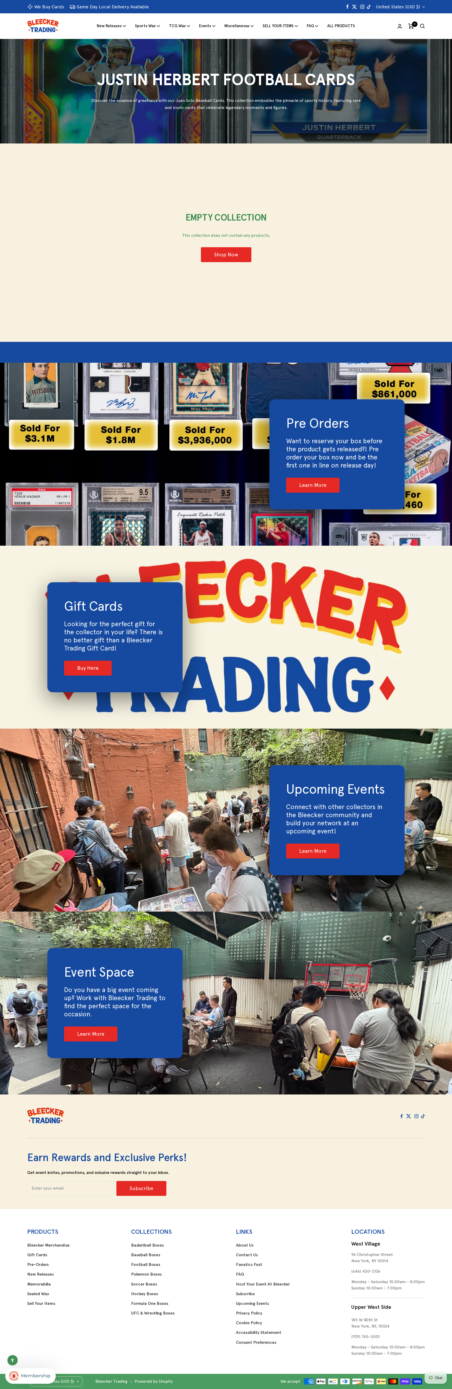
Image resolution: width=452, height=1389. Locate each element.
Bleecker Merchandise (48, 1245)
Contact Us (247, 1255)
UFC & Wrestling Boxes (152, 1313)
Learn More (312, 485)
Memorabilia (39, 1284)
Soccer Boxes (144, 1284)
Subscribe (245, 1294)
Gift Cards (37, 1255)
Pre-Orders (38, 1264)
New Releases (109, 26)
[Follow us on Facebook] (347, 7)
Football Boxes (145, 1264)
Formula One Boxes (149, 1303)
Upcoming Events (252, 1303)
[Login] (399, 26)
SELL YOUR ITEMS (278, 26)
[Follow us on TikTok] (369, 7)
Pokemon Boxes (146, 1274)
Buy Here (88, 668)
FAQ (310, 26)
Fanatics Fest (249, 1264)
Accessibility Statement (258, 1332)
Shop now (226, 254)
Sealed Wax (38, 1294)
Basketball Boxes (147, 1245)
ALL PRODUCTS (341, 26)
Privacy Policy (249, 1313)
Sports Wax (145, 26)
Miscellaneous (236, 26)
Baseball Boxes (145, 1255)
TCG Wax (177, 26)
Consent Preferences (256, 1342)
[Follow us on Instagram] (362, 7)
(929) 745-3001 (365, 1336)
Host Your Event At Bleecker (263, 1284)
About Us (244, 1245)
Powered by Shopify (154, 1381)
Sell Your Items (41, 1303)
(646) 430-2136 (365, 1271)
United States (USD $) (398, 6)
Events (205, 26)
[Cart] (411, 26)
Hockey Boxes (144, 1294)
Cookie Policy (249, 1323)
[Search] (422, 26)
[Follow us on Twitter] (354, 7)
